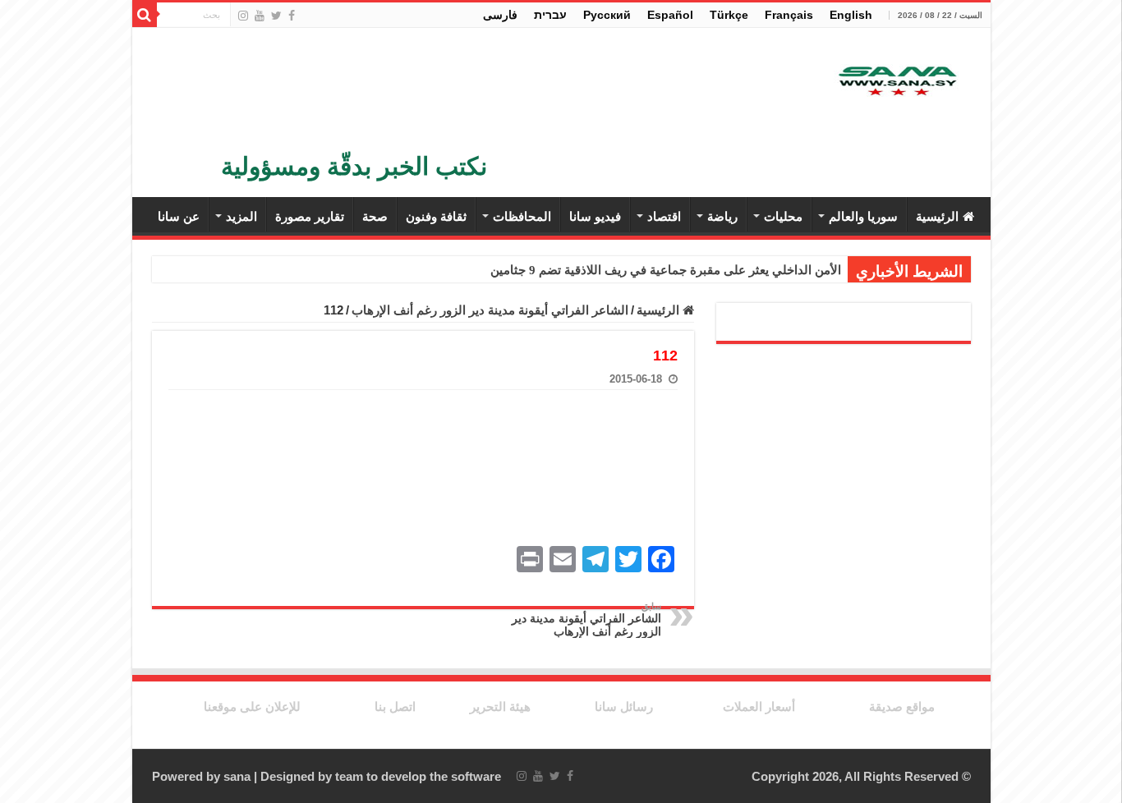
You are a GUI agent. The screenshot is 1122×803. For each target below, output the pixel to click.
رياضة (722, 216)
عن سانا (179, 216)
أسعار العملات (759, 707)
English (851, 14)
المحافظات (522, 216)
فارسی (500, 14)
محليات (783, 216)
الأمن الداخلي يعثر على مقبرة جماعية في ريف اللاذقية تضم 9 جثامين (665, 270)
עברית (550, 14)
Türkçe (729, 14)
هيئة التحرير (500, 707)
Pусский (607, 14)
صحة (375, 216)
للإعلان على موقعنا (252, 707)
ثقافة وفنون (436, 216)
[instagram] (243, 15)
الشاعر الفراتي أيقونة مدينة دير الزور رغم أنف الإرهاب (490, 310)
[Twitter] (276, 15)
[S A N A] (896, 83)
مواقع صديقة (902, 707)
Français (789, 14)
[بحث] (144, 14)
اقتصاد (664, 216)
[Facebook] (292, 15)
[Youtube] (259, 15)
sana (237, 776)
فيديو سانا (595, 216)
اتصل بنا (395, 707)
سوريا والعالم (863, 216)
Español (670, 14)
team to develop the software (418, 776)
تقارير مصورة (309, 216)
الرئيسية (937, 216)
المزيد (241, 216)
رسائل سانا (624, 707)
